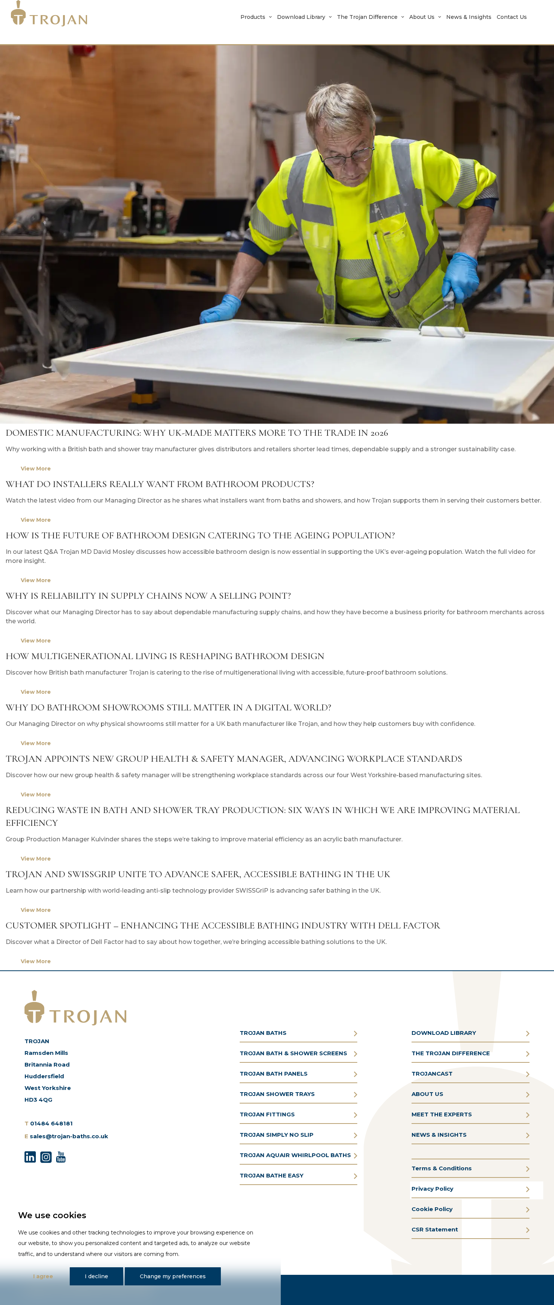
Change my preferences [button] (173, 1276)
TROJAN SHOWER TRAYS (277, 1093)
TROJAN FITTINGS (267, 1114)
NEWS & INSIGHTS (439, 1134)
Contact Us (512, 17)
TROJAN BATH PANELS (274, 1073)
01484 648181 (51, 1123)
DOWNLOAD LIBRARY (444, 1032)
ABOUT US (427, 1093)
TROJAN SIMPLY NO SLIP (277, 1134)
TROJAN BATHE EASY (271, 1175)
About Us (422, 17)
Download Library (301, 17)
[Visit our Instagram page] (46, 1156)
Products (252, 17)
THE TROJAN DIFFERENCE (451, 1053)
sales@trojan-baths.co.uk (69, 1136)
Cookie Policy (432, 1209)
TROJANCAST (432, 1073)
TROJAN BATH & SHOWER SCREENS (293, 1053)
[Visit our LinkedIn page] (30, 1156)
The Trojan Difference (367, 17)
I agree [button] (43, 1276)
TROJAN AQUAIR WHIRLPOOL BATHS (295, 1155)
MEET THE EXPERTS (442, 1114)
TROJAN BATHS (263, 1032)
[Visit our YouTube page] (61, 1156)
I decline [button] (96, 1276)
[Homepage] (49, 13)
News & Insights (468, 17)
